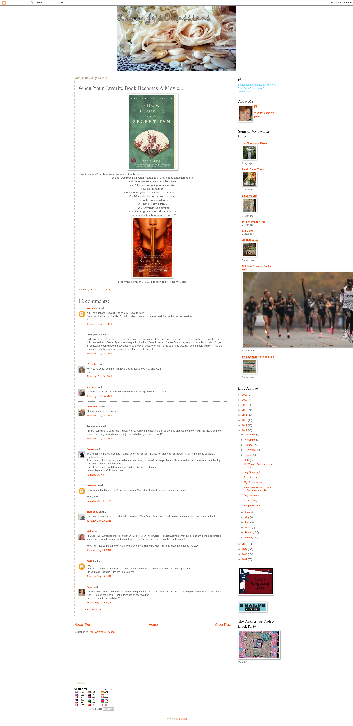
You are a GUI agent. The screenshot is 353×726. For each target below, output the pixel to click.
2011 (245, 430)
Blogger (183, 718)
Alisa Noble (93, 406)
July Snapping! (252, 472)
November (250, 439)
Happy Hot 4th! (252, 505)
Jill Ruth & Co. (250, 240)
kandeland (92, 308)
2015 (245, 410)
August (249, 455)
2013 (245, 420)
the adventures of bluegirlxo (258, 356)
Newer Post (83, 624)
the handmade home (253, 221)
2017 (245, 399)
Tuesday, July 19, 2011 (99, 520)
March (248, 527)
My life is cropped (253, 482)
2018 (245, 394)
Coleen (91, 449)
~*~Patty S (93, 364)
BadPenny (92, 511)
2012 (245, 425)
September (251, 449)
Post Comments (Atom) (102, 631)
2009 (245, 549)
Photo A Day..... (252, 500)
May (247, 517)
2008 (245, 554)
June (248, 512)
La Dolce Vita (249, 195)
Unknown (92, 485)
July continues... (253, 495)
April (247, 522)
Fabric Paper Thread (253, 169)
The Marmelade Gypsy (254, 143)
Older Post (223, 624)
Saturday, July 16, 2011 (99, 475)
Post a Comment (92, 609)
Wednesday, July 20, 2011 (101, 602)
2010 (245, 544)
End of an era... (252, 477)
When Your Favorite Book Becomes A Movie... (257, 489)
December (250, 434)
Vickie (90, 531)
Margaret (92, 387)
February (250, 532)
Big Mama (247, 230)
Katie (89, 560)
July (247, 460)
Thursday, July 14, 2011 (99, 324)
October (249, 445)
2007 (245, 559)
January (249, 537)
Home (153, 624)
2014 (245, 415)
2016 (245, 405)
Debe (89, 587)
